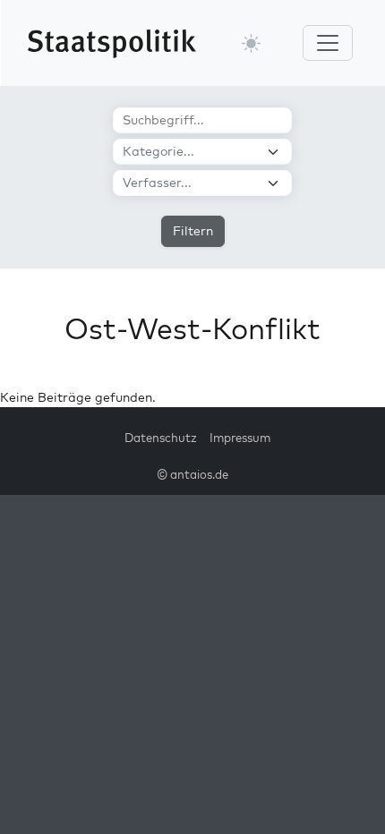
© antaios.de (192, 474)
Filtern (193, 231)
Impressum (240, 437)
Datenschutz (160, 437)
